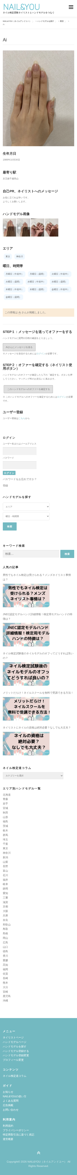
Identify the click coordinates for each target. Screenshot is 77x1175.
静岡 (5, 888)
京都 (5, 906)
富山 (5, 870)
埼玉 (5, 839)
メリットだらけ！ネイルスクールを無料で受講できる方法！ (38, 692)
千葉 (5, 843)
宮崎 (5, 991)
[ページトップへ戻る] (38, 1153)
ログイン (40, 353)
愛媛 (5, 960)
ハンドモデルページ (14, 1041)
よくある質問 (11, 1100)
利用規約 (8, 1125)
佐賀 (5, 973)
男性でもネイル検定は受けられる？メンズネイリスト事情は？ (37, 577)
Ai (20, 312)
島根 (5, 933)
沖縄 (5, 1000)
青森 (5, 799)
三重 (5, 897)
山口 (5, 946)
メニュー (71, 7)
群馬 (5, 834)
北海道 (7, 794)
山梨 (5, 861)
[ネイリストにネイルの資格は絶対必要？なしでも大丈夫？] (26, 743)
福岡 (5, 969)
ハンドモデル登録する (16, 1050)
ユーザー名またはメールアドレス (19, 443)
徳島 (5, 951)
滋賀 (5, 902)
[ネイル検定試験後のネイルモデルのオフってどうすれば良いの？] (26, 674)
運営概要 (8, 1139)
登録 (5, 485)
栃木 (5, 830)
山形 (5, 817)
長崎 (5, 978)
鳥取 (5, 928)
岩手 (5, 803)
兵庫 (5, 915)
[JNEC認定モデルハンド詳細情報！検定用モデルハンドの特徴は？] (26, 634)
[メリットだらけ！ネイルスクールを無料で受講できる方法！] (26, 709)
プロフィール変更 (13, 1059)
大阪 (5, 910)
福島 (5, 821)
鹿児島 (7, 996)
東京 (5, 848)
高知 (5, 964)
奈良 (5, 920)
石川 (5, 875)
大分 (5, 987)
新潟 (5, 857)
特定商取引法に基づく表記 (18, 1134)
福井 (5, 879)
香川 (5, 955)
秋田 (5, 812)
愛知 (5, 893)
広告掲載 (8, 1105)
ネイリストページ (13, 1037)
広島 (5, 942)
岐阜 (5, 884)
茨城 (5, 825)
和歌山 (7, 924)
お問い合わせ (11, 1109)
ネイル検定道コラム (14, 1075)
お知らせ (8, 1091)
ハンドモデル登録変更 (16, 1055)
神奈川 (7, 852)
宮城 (5, 808)
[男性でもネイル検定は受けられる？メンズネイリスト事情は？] (26, 595)
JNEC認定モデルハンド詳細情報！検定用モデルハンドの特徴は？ (37, 616)
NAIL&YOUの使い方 (14, 1096)
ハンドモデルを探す (14, 1046)
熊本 (5, 982)
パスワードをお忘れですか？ (20, 479)
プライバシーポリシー (16, 1130)
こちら (22, 418)
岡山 (5, 937)
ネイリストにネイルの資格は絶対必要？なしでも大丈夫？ (37, 727)
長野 (5, 866)
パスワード (8, 458)
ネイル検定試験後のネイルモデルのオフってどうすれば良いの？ (38, 655)
